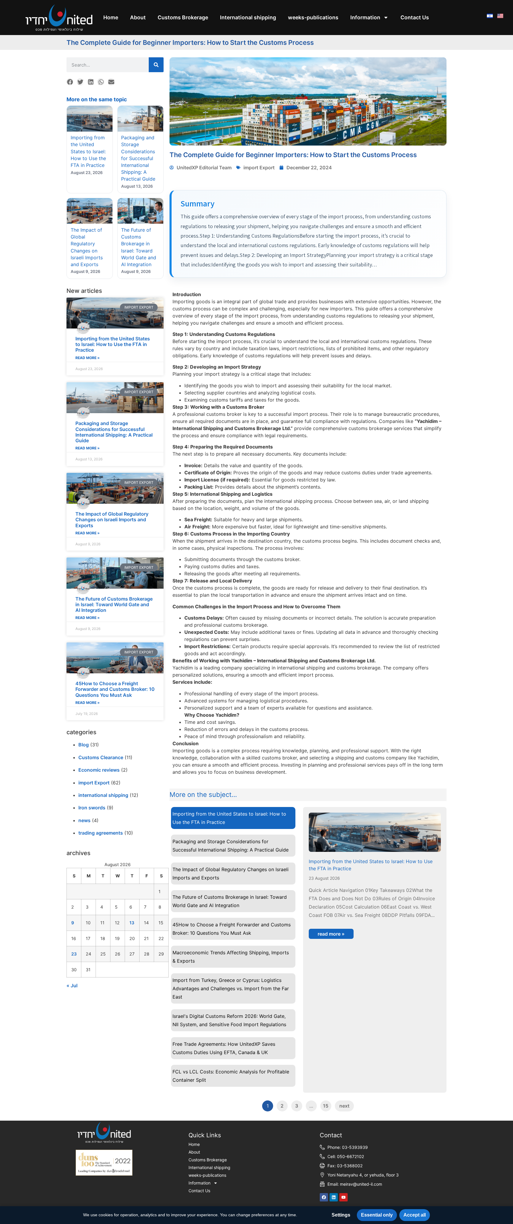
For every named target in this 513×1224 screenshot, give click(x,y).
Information (365, 17)
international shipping (103, 795)
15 (325, 1106)
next (344, 1106)
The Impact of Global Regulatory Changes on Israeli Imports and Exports (111, 519)
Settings (341, 1214)
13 (131, 922)
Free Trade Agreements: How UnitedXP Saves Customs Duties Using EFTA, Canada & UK (223, 1048)
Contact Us (414, 17)
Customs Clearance (100, 757)
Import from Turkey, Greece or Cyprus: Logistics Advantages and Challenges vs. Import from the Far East (230, 988)
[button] (70, 82)
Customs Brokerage (183, 17)
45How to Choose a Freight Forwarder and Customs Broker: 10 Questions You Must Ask (115, 689)
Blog (83, 745)
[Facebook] (324, 1197)
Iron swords (91, 808)
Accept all (414, 1214)
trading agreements (100, 833)
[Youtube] (343, 1197)
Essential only (377, 1214)
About (138, 17)
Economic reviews (99, 770)
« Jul (71, 985)
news (84, 820)
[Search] (156, 64)
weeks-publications (313, 17)
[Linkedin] (334, 1197)
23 (74, 953)
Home (110, 17)
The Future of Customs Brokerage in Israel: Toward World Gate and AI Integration (114, 604)
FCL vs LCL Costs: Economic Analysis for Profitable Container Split (230, 1076)
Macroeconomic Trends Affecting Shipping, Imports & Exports (230, 957)
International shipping (248, 17)
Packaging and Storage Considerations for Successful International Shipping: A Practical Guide (114, 431)
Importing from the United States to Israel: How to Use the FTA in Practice (112, 344)
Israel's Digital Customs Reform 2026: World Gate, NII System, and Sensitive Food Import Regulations (229, 1020)
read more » (87, 358)
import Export (94, 783)
